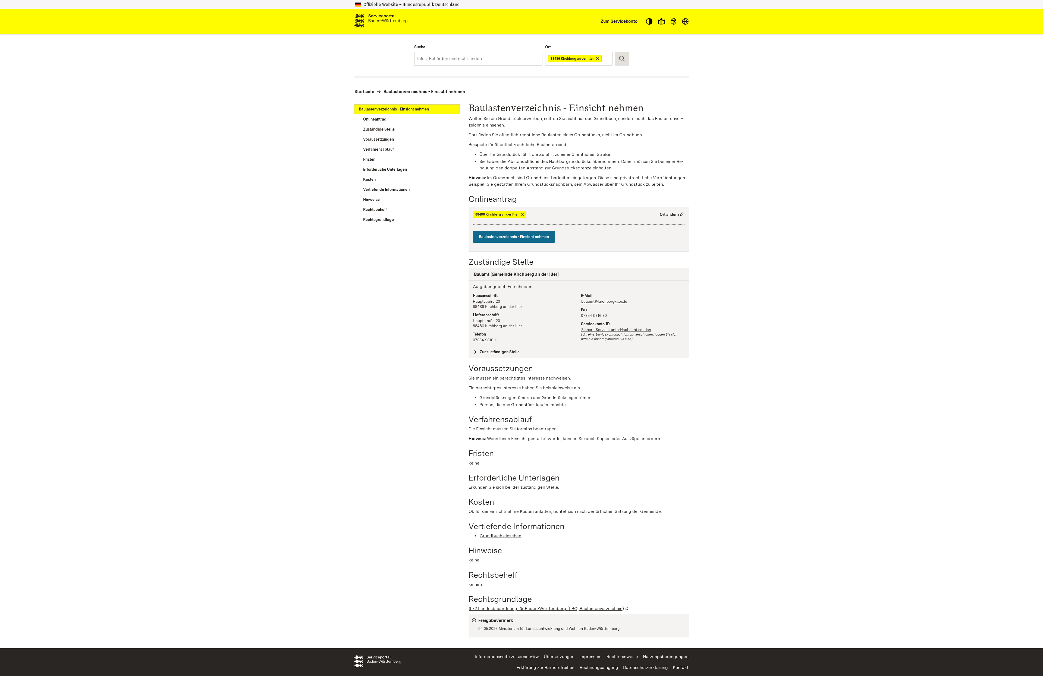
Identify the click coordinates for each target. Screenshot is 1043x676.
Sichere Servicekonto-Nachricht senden (616, 329)
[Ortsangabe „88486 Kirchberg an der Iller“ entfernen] (598, 58)
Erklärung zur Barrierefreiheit (546, 667)
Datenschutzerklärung (645, 667)
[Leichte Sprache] (661, 21)
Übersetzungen (559, 656)
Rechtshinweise (622, 656)
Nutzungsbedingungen (666, 656)
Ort (548, 47)
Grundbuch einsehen (500, 535)
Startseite (364, 91)
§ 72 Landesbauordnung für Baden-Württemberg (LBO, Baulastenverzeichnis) (549, 608)
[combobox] (478, 58)
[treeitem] (407, 109)
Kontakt (681, 667)
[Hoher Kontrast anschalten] (649, 21)
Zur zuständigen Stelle (500, 352)
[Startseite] (380, 21)
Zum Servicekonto (619, 21)
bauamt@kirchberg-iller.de (604, 301)
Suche (419, 47)
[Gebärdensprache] (673, 21)
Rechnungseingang (599, 667)
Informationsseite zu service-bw (507, 656)
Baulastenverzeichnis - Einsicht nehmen (424, 91)
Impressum (590, 656)
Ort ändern (669, 214)
